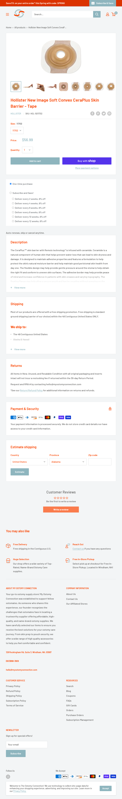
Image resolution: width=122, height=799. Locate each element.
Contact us (78, 548)
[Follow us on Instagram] (8, 777)
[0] (113, 14)
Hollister (16, 113)
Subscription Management (80, 719)
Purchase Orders (75, 715)
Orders (69, 710)
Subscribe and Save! (23, 192)
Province (54, 455)
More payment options (87, 167)
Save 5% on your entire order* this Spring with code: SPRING (35, 3)
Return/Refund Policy (31, 390)
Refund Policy (13, 691)
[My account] (107, 14)
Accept (105, 788)
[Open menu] (7, 14)
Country (15, 455)
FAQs (68, 700)
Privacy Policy (13, 686)
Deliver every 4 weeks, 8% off (30, 203)
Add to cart (35, 160)
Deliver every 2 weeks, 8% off (30, 198)
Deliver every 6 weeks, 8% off (29, 207)
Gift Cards (71, 705)
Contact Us (72, 598)
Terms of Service (15, 705)
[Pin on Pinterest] (98, 113)
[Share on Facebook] (92, 113)
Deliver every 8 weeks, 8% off (29, 212)
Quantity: (15, 149)
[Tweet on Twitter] (104, 113)
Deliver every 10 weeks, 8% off (30, 216)
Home (8, 27)
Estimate (19, 471)
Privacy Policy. (19, 791)
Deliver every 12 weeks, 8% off (30, 221)
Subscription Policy (16, 700)
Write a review (61, 509)
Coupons (71, 695)
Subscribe (15, 753)
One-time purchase (22, 183)
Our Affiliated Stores (76, 603)
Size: (16, 123)
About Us (71, 594)
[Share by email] (109, 113)
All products (19, 27)
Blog (68, 691)
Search (69, 686)
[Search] (97, 14)
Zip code (92, 455)
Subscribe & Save (104, 3)
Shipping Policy (14, 695)
